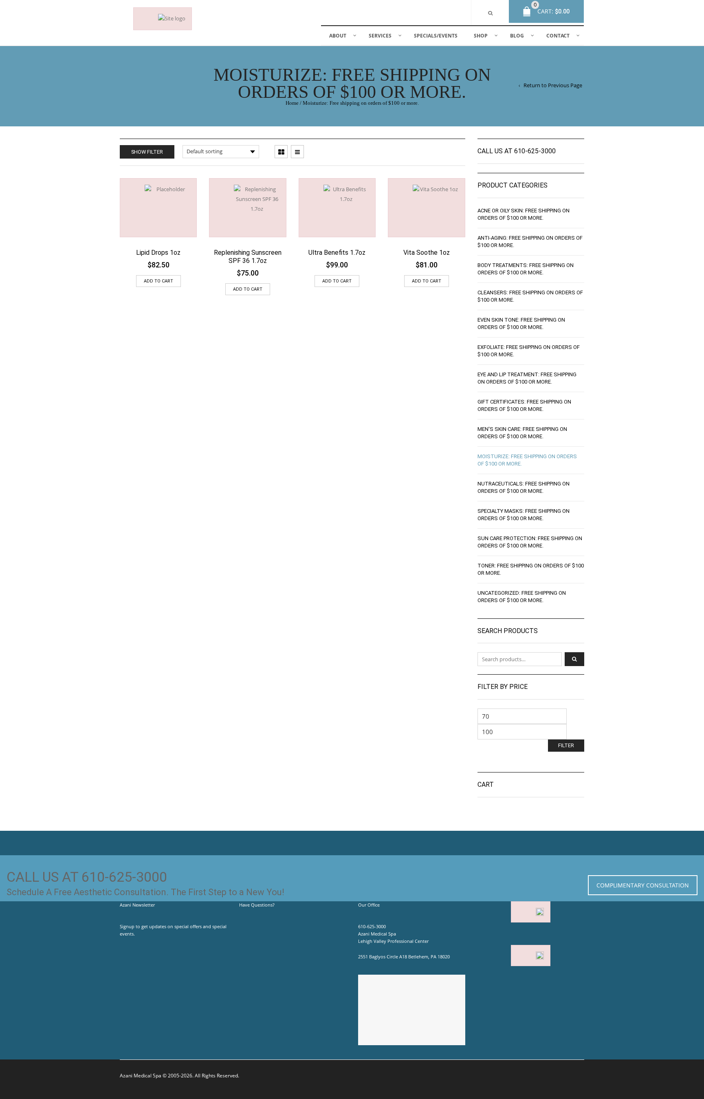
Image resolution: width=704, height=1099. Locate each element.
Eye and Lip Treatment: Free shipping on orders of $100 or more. (526, 378)
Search (574, 659)
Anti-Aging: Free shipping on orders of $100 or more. (530, 241)
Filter (566, 745)
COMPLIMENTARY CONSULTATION (642, 885)
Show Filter (147, 152)
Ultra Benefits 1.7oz (336, 252)
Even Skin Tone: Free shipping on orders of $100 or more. (521, 323)
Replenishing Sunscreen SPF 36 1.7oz (248, 257)
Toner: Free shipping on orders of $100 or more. (530, 569)
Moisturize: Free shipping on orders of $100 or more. (527, 460)
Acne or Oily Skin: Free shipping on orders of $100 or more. (523, 214)
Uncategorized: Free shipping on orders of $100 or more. (521, 596)
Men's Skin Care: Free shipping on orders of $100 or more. (522, 432)
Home (292, 103)
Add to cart (158, 281)
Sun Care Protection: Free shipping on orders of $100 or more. (529, 542)
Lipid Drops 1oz (158, 252)
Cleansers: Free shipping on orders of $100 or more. (530, 296)
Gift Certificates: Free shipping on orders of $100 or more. (524, 405)
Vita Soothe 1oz (426, 252)
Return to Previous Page (553, 85)
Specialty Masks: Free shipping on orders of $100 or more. (523, 514)
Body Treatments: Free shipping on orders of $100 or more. (525, 269)
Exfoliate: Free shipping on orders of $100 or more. (528, 351)
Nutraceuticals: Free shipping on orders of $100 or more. (523, 487)
